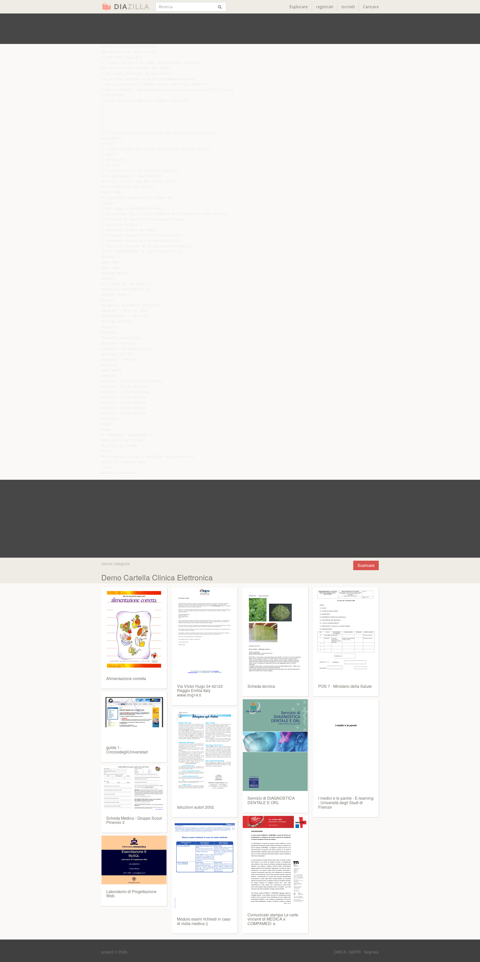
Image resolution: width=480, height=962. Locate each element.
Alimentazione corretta (126, 678)
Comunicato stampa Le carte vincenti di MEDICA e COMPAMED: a (273, 919)
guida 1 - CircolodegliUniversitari (127, 749)
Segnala (371, 952)
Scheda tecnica (261, 686)
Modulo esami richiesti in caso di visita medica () (203, 921)
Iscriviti (348, 6)
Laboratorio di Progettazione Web (131, 894)
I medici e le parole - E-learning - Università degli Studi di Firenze (346, 802)
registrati (324, 6)
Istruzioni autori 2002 (195, 807)
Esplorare (299, 6)
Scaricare (366, 565)
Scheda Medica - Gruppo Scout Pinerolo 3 (134, 820)
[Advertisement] (240, 28)
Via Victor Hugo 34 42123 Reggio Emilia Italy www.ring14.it (200, 690)
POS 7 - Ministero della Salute (345, 686)
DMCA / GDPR (348, 952)
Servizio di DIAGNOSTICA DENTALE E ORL (271, 800)
